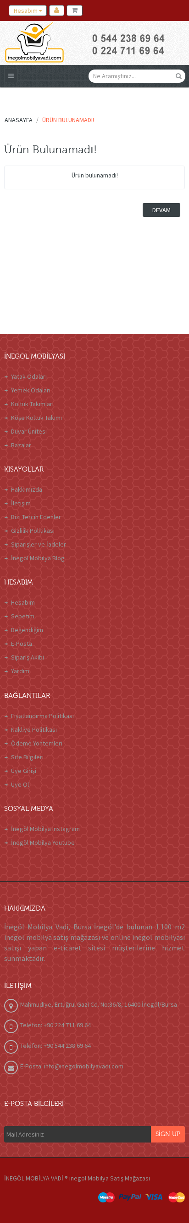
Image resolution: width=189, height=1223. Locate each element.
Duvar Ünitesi (29, 431)
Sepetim (22, 616)
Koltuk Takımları (32, 404)
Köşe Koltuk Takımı (36, 417)
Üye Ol (20, 784)
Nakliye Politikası (34, 729)
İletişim (21, 503)
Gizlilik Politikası (33, 530)
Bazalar (21, 445)
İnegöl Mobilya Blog (38, 558)
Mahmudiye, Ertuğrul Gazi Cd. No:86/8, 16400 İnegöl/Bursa (98, 1004)
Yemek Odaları (30, 390)
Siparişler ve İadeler (38, 544)
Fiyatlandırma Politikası (42, 716)
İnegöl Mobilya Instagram (45, 829)
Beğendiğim (27, 630)
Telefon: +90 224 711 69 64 (55, 1025)
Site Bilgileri (27, 757)
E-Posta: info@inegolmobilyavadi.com (71, 1066)
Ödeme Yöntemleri (36, 743)
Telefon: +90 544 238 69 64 (55, 1045)
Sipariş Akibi (27, 657)
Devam (161, 210)
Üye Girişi (23, 771)
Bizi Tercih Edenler (36, 517)
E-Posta (21, 643)
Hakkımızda (26, 489)
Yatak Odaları (29, 376)
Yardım (20, 671)
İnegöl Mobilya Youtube (43, 842)
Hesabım (23, 602)
